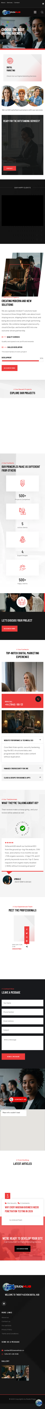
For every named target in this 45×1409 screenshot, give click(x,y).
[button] (41, 425)
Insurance (20, 444)
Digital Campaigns (20, 447)
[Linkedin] (43, 4)
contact (10, 168)
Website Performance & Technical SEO (18, 740)
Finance (13, 444)
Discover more (9, 628)
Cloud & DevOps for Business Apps (17, 777)
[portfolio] (22, 426)
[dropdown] (35, 12)
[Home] (11, 12)
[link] (21, 943)
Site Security (12, 1203)
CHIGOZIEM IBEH (8, 969)
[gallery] (8, 1371)
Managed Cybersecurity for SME (16, 768)
